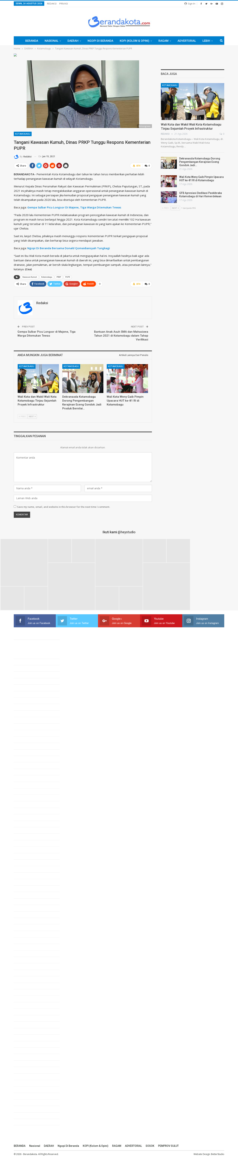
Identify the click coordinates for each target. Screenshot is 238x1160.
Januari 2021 (26, 1089)
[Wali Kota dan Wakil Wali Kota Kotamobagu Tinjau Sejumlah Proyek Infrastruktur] (38, 378)
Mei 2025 (23, 752)
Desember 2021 (27, 1018)
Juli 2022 (23, 972)
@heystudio (127, 532)
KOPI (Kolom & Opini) (134, 40)
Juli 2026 (23, 661)
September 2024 (28, 804)
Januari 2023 (26, 933)
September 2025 (28, 726)
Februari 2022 (26, 1005)
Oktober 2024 (26, 797)
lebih (206, 40)
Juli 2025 (23, 739)
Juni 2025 (24, 745)
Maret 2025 (25, 765)
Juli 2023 (23, 894)
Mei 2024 (23, 830)
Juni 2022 (24, 979)
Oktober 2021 (26, 1031)
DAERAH (72, 40)
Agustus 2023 (26, 888)
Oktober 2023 (26, 875)
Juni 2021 (24, 1057)
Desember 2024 (27, 784)
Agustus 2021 (26, 1044)
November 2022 (28, 946)
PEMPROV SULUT (168, 1145)
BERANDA (31, 40)
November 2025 (28, 713)
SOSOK (150, 1145)
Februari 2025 (26, 771)
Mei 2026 (23, 674)
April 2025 (24, 759)
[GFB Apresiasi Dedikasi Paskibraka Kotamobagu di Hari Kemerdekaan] (169, 197)
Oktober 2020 (26, 1108)
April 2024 (24, 836)
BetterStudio (217, 1154)
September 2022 (28, 959)
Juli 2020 (23, 1128)
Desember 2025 (27, 707)
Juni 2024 (24, 823)
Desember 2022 (27, 940)
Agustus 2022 (26, 966)
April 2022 (24, 992)
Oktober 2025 (26, 720)
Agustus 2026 (26, 655)
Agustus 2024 (26, 810)
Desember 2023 (27, 862)
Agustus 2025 (26, 733)
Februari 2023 (26, 927)
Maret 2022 (25, 998)
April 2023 (24, 914)
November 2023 (28, 869)
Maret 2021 (25, 1076)
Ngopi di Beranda (100, 40)
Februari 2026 (26, 694)
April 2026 (24, 681)
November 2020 (28, 1102)
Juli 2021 (23, 1050)
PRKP (59, 277)
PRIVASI (63, 3)
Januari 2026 (26, 700)
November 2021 (28, 1024)
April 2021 (24, 1070)
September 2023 (28, 882)
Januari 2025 (26, 778)
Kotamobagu (22, 134)
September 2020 (28, 1115)
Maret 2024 (25, 843)
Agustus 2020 (26, 1121)
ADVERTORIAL (187, 40)
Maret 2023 (25, 921)
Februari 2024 (26, 849)
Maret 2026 (25, 687)
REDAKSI (52, 3)
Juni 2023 (24, 901)
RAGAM (163, 40)
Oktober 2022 (26, 953)
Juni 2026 (24, 668)
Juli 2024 (23, 817)
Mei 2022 (23, 985)
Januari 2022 (26, 1011)
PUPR (67, 277)
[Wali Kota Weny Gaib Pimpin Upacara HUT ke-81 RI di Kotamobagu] (127, 378)
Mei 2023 (23, 908)
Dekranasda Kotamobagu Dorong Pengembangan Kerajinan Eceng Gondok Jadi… (199, 162)
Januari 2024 (26, 856)
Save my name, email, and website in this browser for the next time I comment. (63, 506)
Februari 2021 (26, 1083)
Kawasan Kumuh (29, 277)
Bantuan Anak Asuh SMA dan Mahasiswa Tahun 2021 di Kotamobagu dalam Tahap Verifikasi (121, 335)
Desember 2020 (27, 1095)
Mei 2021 (23, 1063)
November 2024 (28, 791)
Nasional (51, 40)
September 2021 (28, 1037)
